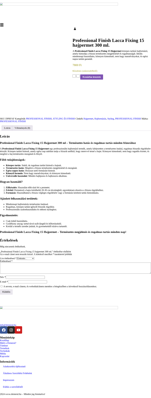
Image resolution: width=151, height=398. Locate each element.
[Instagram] (11, 330)
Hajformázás (100, 118)
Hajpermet (88, 118)
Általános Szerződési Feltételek (17, 373)
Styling (110, 118)
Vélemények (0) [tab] (22, 128)
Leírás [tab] (7, 128)
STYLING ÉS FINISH (64, 118)
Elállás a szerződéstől (13, 387)
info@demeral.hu (8, 325)
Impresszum (8, 380)
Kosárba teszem (92, 77)
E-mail (4, 281)
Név (3, 277)
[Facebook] (3, 330)
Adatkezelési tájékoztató (14, 366)
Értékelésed (6, 261)
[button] (75, 25)
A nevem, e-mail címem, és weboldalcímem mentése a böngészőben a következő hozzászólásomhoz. (50, 286)
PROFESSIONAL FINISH (39, 118)
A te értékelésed (8, 258)
